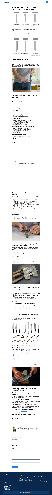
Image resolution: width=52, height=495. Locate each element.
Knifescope (28, 492)
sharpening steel (14, 437)
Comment (13, 448)
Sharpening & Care (14, 439)
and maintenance (24, 411)
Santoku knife (6, 488)
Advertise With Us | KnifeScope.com (10, 477)
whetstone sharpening (20, 437)
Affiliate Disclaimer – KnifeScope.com (10, 478)
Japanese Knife (6, 485)
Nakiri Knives (6, 487)
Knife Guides (6, 486)
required (22, 199)
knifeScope (6, 2)
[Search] (47, 2)
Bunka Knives (6, 484)
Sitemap (31, 492)
